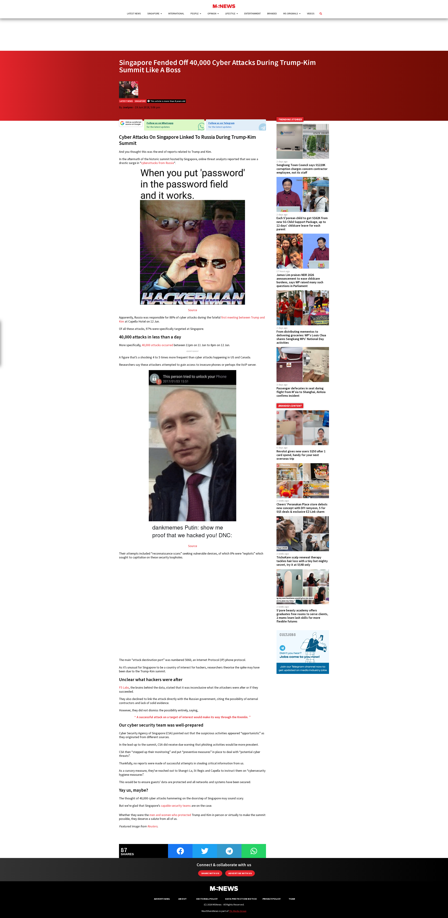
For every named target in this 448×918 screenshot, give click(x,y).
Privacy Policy (271, 899)
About (182, 899)
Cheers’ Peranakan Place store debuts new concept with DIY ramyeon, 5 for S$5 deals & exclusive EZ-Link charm (301, 508)
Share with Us (210, 873)
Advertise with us (240, 873)
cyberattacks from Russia (157, 163)
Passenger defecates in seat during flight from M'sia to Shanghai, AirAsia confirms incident (301, 392)
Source (192, 310)
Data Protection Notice (241, 899)
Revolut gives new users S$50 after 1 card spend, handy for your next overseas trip (301, 455)
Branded (272, 13)
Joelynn (128, 107)
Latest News (134, 13)
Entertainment (252, 13)
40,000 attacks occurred (157, 345)
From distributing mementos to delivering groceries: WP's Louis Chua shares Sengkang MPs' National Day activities (301, 337)
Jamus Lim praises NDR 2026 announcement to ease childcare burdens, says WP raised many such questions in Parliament (299, 280)
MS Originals (290, 13)
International (176, 13)
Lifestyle (230, 13)
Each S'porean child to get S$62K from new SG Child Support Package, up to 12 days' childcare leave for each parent (302, 223)
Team (292, 899)
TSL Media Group (237, 911)
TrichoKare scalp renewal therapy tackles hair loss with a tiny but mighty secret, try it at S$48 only (302, 561)
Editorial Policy (207, 899)
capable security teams (176, 806)
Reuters (152, 826)
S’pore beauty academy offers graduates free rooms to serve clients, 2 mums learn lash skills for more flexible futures (302, 615)
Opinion (212, 13)
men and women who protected (170, 815)
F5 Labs (124, 687)
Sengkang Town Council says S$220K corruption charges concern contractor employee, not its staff (301, 168)
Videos (310, 13)
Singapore (153, 13)
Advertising (162, 899)
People (195, 13)
